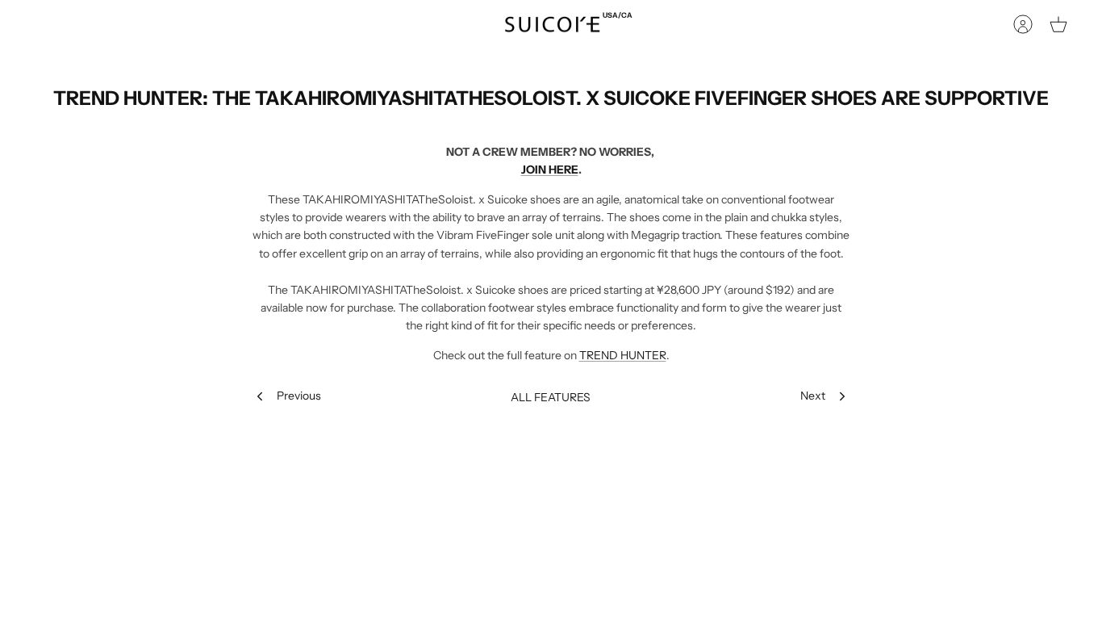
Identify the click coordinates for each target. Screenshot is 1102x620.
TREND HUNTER (622, 355)
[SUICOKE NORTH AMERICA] (552, 24)
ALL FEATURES (551, 397)
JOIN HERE (549, 169)
